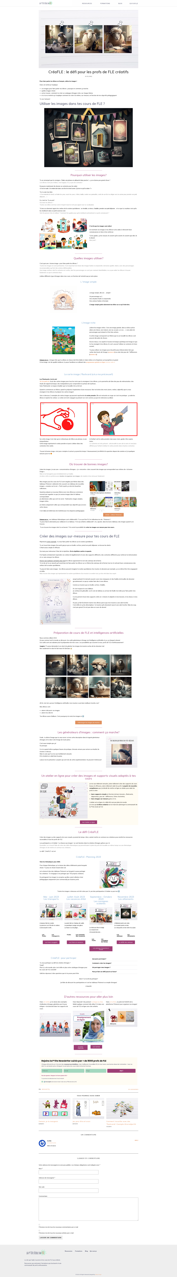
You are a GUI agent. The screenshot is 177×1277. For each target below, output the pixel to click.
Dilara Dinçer (98, 1274)
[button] (113, 959)
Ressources (87, 3)
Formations (105, 3)
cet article (46, 1002)
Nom (41, 1168)
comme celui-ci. (100, 362)
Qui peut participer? (99, 959)
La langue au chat (97, 1002)
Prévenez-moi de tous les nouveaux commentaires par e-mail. (58, 1227)
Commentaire (43, 1196)
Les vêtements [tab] (131, 935)
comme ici (111, 352)
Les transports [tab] (55, 935)
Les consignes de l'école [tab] (104, 940)
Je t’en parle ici (44, 381)
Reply (136, 1140)
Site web (41, 1187)
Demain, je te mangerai (48, 1121)
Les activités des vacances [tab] (80, 935)
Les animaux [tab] (120, 935)
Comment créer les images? (101, 963)
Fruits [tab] (69, 935)
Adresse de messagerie (47, 1178)
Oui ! (121, 1071)
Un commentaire (133, 1089)
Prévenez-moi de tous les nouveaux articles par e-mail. (56, 1233)
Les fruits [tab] (44, 935)
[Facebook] (25, 1270)
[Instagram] (28, 1270)
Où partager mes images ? (101, 967)
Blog (120, 3)
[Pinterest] (32, 1270)
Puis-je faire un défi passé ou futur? (104, 971)
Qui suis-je (134, 3)
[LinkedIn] (35, 1270)
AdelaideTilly (46, 1089)
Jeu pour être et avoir (81, 1121)
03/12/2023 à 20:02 (51, 1143)
